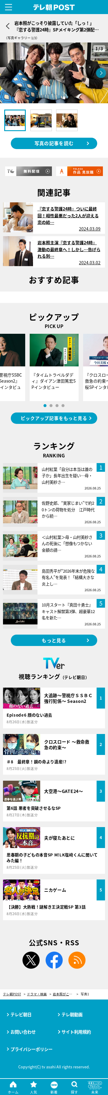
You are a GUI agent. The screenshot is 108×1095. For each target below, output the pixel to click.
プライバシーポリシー (31, 1049)
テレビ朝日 (21, 1014)
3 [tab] (57, 405)
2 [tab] (51, 405)
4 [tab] (63, 405)
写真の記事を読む (54, 143)
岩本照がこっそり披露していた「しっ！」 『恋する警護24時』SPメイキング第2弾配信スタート (65, 994)
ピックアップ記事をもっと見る (54, 418)
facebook (54, 960)
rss (77, 960)
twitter (31, 960)
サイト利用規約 (76, 1032)
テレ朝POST (54, 7)
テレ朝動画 (72, 1014)
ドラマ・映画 (37, 994)
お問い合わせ (23, 1032)
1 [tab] (45, 405)
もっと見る (54, 640)
